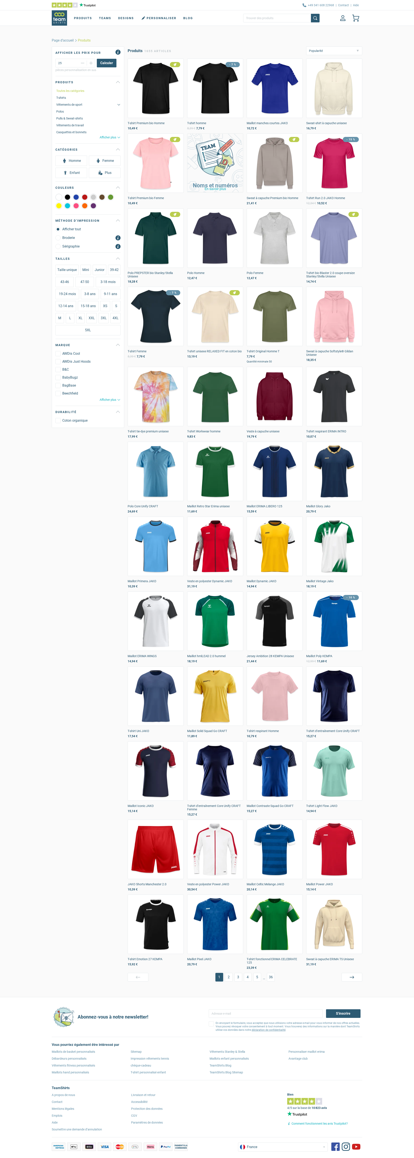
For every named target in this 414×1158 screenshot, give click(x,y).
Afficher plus (108, 137)
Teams (105, 18)
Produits (83, 18)
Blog (188, 18)
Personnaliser (161, 18)
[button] (215, 162)
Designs (126, 18)
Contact (343, 5)
